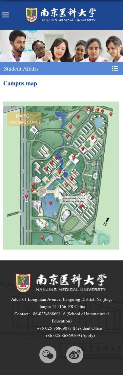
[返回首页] (61, 15)
